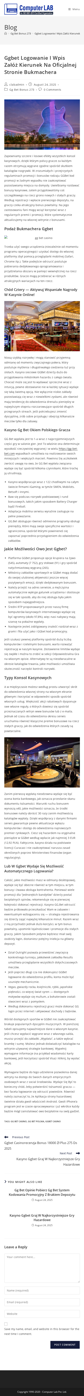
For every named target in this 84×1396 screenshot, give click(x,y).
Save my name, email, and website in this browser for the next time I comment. (41, 1331)
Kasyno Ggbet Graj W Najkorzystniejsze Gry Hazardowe (42, 1217)
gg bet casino (19, 1121)
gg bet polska (36, 1121)
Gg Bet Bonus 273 (21, 89)
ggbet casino (53, 1121)
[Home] (5, 33)
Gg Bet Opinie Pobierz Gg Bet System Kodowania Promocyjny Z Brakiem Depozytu (42, 1192)
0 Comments (52, 89)
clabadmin (16, 84)
